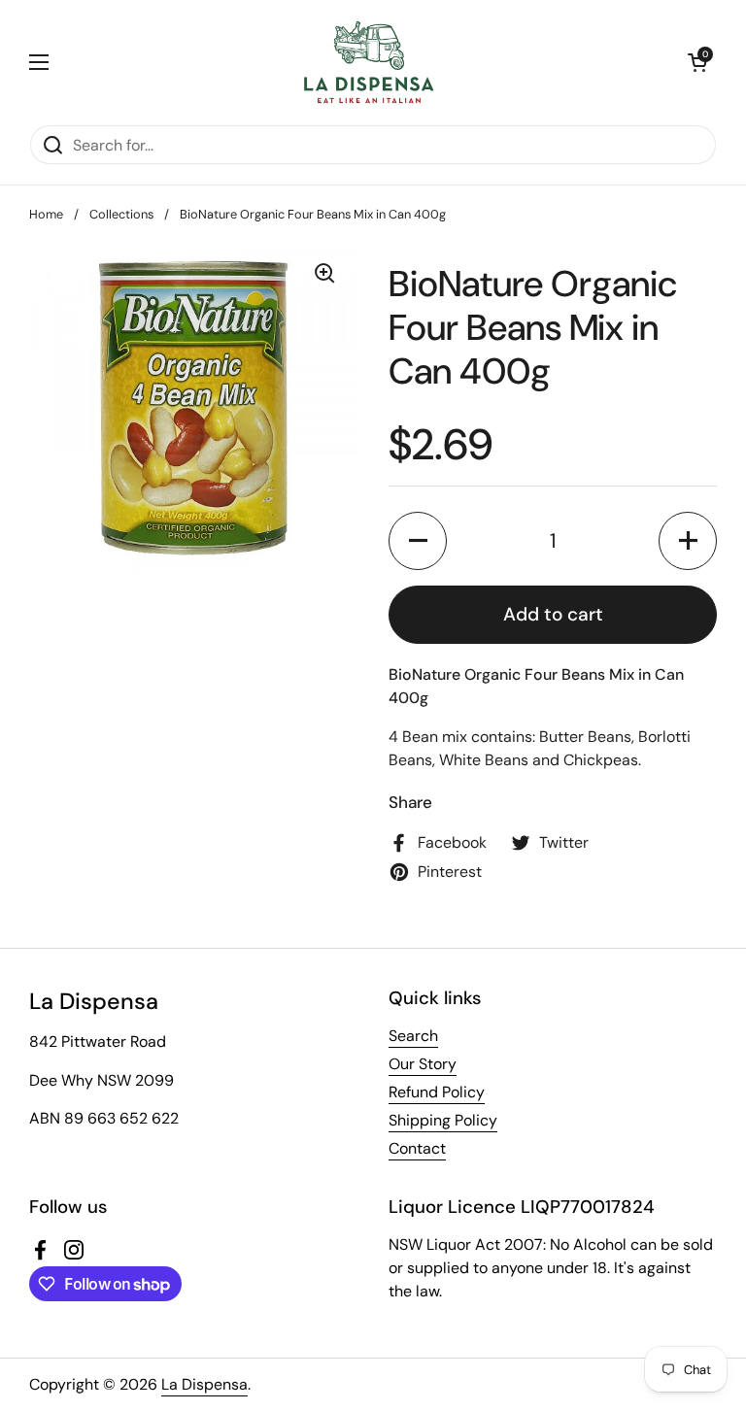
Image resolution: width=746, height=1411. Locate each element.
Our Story (423, 1064)
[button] (697, 62)
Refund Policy (437, 1092)
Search (413, 1035)
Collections (121, 214)
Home (46, 214)
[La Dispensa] (368, 62)
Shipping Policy (443, 1120)
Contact (417, 1148)
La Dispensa (204, 1384)
